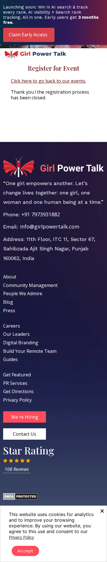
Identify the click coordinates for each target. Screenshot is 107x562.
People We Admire (22, 293)
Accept (25, 550)
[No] (102, 511)
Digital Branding (20, 342)
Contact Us (24, 434)
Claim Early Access (28, 35)
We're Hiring (24, 417)
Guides (10, 359)
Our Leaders (16, 334)
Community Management (30, 285)
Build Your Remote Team (29, 351)
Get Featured (17, 375)
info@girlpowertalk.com (49, 226)
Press (9, 310)
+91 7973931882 (40, 214)
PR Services (15, 383)
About (9, 277)
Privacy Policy (17, 400)
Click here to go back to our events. (48, 81)
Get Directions (18, 391)
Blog (8, 302)
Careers (11, 326)
